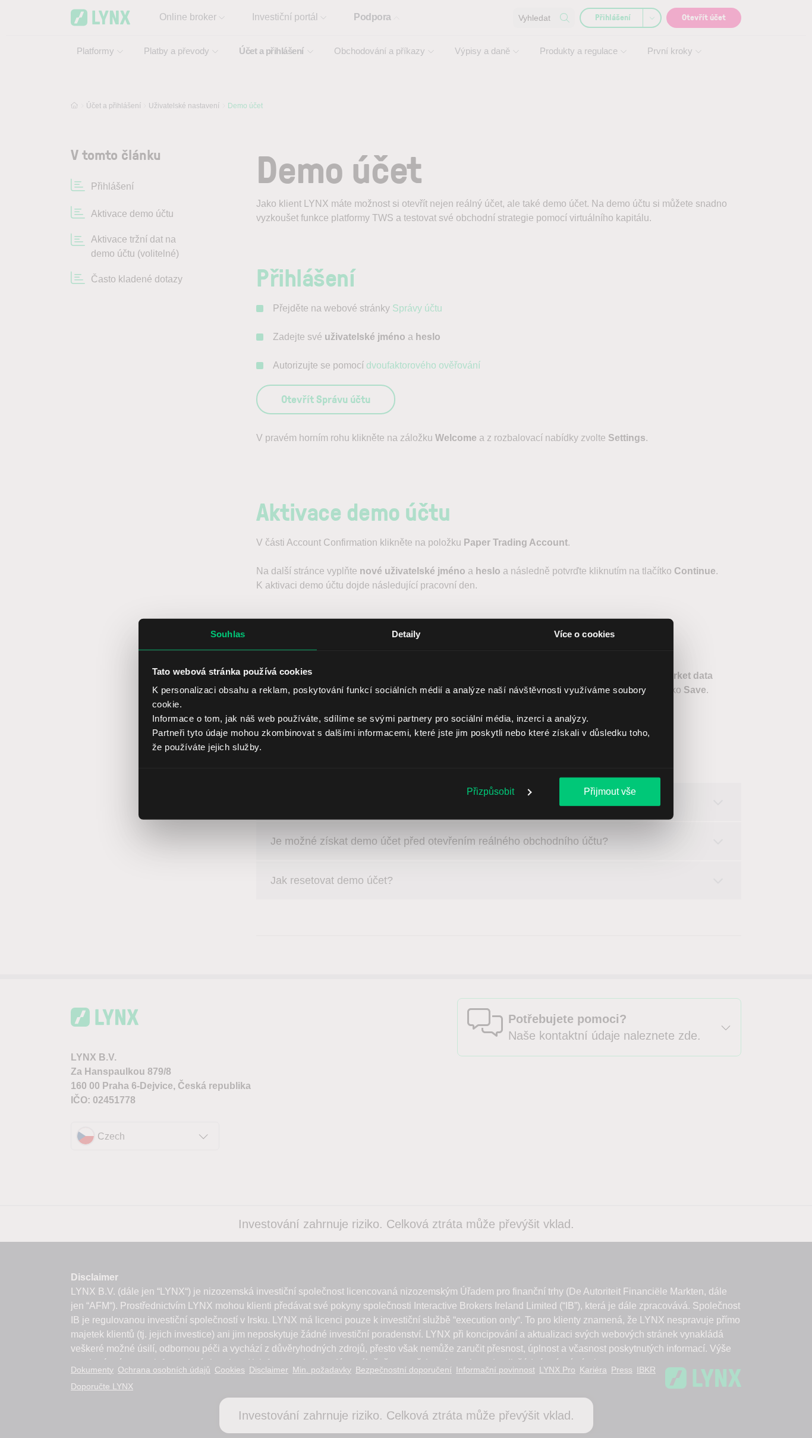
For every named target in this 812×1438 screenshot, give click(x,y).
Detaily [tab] (406, 633)
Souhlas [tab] (227, 633)
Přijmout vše (610, 791)
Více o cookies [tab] (584, 633)
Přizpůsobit (492, 791)
